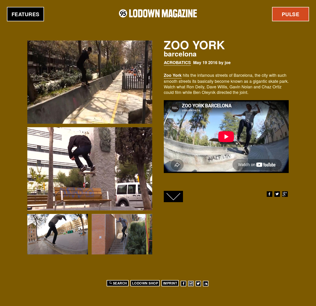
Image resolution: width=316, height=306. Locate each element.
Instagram (191, 283)
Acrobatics (177, 62)
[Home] (158, 13)
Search (120, 283)
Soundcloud (205, 283)
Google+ (285, 194)
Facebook (269, 194)
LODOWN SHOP (145, 283)
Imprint (170, 283)
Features (26, 14)
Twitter (277, 194)
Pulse (291, 14)
